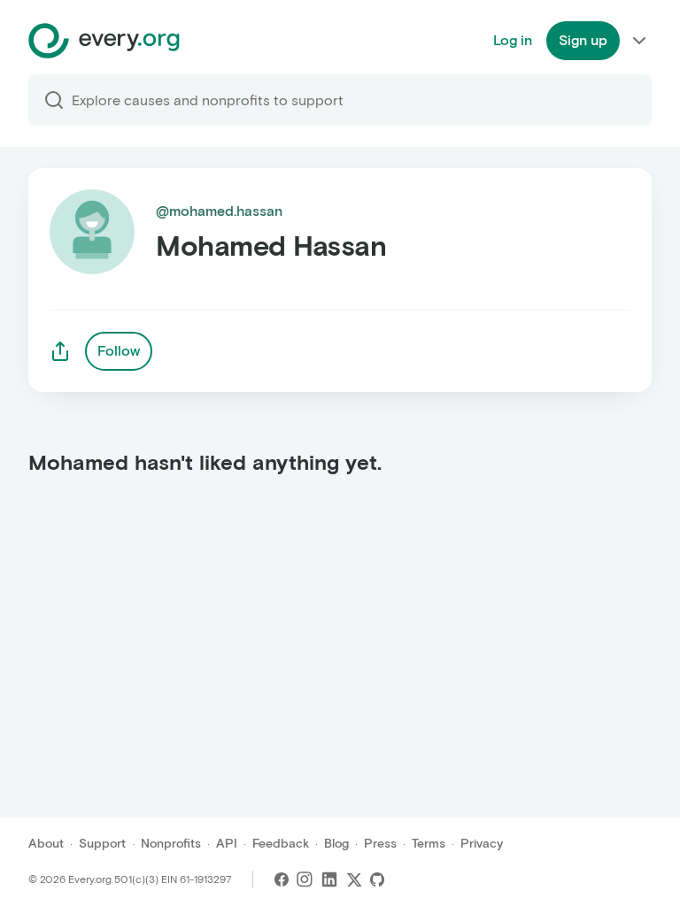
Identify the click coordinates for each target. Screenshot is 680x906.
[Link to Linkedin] (329, 879)
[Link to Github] (377, 879)
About (46, 843)
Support (102, 843)
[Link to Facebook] (281, 879)
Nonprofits (171, 843)
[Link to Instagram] (304, 879)
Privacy (481, 843)
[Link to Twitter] (354, 879)
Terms (428, 843)
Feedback (280, 843)
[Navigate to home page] (104, 40)
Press (380, 843)
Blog (336, 843)
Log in (512, 40)
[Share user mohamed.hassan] (60, 351)
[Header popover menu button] (639, 40)
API (226, 843)
